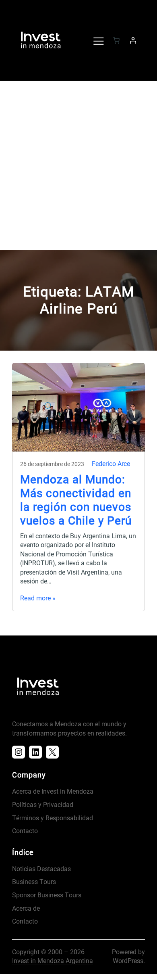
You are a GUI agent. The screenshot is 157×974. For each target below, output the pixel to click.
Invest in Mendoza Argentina (52, 961)
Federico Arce (111, 464)
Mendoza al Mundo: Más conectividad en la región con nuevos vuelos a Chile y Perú (76, 500)
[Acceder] (133, 40)
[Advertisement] (78, 167)
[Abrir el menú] (98, 40)
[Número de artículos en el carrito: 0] (116, 40)
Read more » (38, 598)
